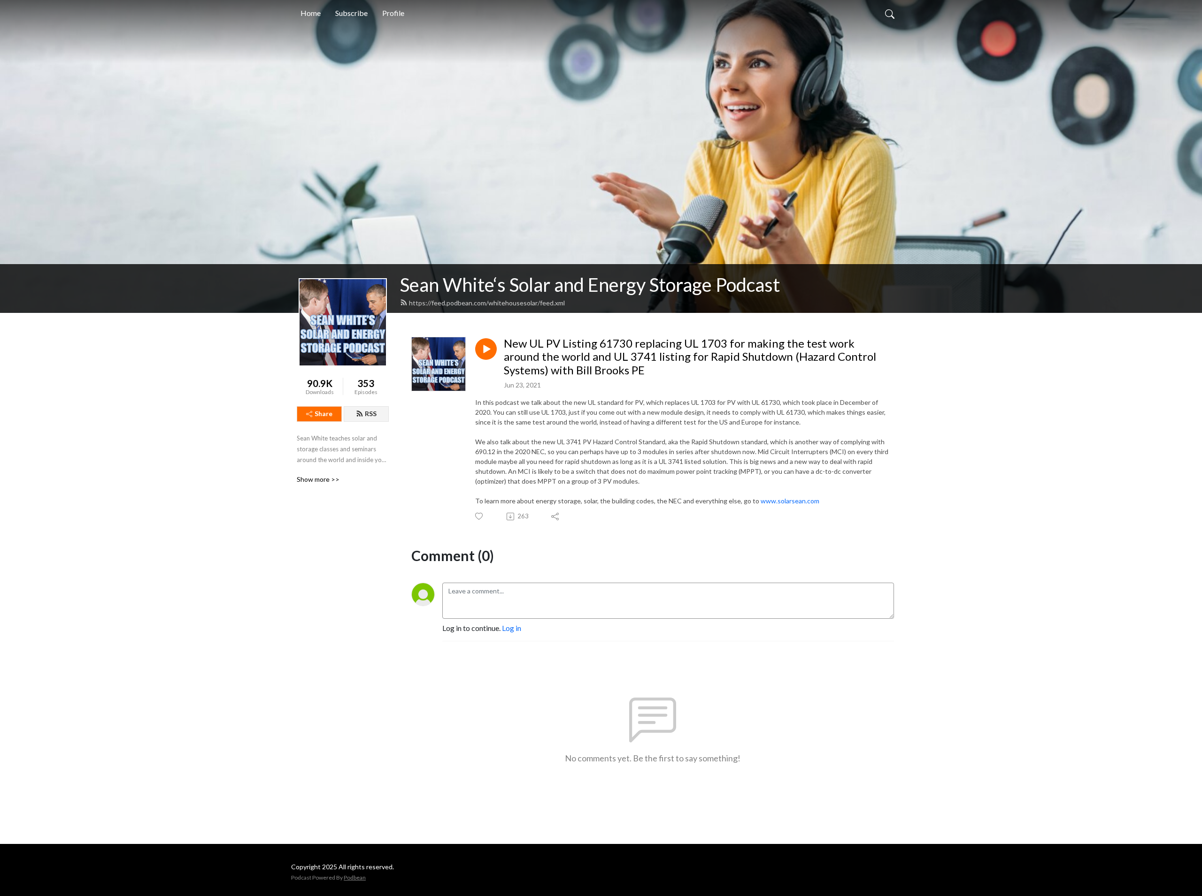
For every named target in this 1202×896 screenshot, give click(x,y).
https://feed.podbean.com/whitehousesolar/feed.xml (487, 303)
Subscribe (351, 12)
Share (323, 414)
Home (310, 12)
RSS (371, 414)
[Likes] (479, 516)
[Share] (555, 516)
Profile (393, 12)
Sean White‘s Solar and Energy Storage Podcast (590, 284)
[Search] (889, 13)
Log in (511, 627)
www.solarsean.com (790, 501)
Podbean (355, 877)
